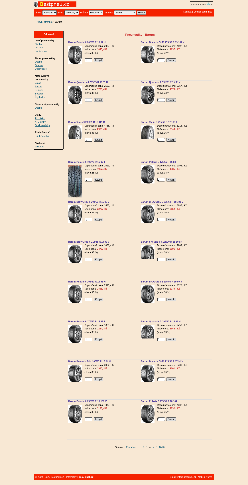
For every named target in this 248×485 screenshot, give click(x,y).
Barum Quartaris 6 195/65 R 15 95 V (160, 82)
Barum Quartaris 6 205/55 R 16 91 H (88, 82)
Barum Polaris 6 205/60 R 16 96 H (86, 281)
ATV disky (40, 122)
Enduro (38, 86)
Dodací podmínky (203, 11)
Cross (38, 83)
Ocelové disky (42, 125)
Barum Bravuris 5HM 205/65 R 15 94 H (89, 361)
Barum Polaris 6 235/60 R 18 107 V (87, 401)
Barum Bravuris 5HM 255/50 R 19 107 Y (162, 42)
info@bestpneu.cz (186, 477)
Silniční (39, 90)
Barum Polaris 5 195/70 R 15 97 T (86, 162)
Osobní (38, 44)
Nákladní (39, 146)
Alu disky (40, 118)
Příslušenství (42, 136)
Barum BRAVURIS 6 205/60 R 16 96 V (88, 202)
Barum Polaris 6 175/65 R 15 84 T (159, 162)
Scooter (39, 93)
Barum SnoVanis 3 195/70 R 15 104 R (161, 241)
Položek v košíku (198, 4)
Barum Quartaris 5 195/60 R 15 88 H (160, 321)
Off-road (39, 47)
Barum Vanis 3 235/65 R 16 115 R (86, 122)
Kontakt (187, 11)
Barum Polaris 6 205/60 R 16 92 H (86, 42)
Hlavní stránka (44, 21)
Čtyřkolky (40, 97)
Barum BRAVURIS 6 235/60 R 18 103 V (162, 202)
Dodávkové (41, 51)
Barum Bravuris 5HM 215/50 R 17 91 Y (162, 361)
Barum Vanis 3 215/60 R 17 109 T (159, 122)
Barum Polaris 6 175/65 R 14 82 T (86, 321)
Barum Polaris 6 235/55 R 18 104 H (160, 401)
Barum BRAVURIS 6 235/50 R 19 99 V (161, 281)
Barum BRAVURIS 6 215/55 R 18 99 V (88, 241)
